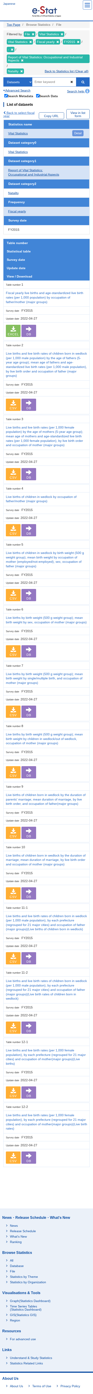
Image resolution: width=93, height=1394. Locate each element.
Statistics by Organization (28, 1282)
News (14, 1225)
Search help (76, 91)
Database (17, 1265)
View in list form (77, 114)
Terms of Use (41, 1386)
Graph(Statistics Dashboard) (30, 1300)
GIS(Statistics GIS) (23, 1314)
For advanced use (23, 1339)
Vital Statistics (18, 133)
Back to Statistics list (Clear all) (66, 71)
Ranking (16, 1241)
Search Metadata (20, 96)
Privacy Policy (70, 1386)
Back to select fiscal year (19, 114)
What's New (18, 1236)
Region (15, 1320)
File (12, 1271)
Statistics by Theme (24, 1276)
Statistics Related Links (26, 1363)
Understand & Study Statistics (31, 1357)
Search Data (48, 96)
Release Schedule (23, 1231)
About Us (16, 1386)
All (11, 1260)
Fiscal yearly (17, 211)
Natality (13, 193)
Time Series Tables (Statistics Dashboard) (26, 1308)
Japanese (9, 3)
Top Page (13, 24)
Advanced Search (17, 90)
